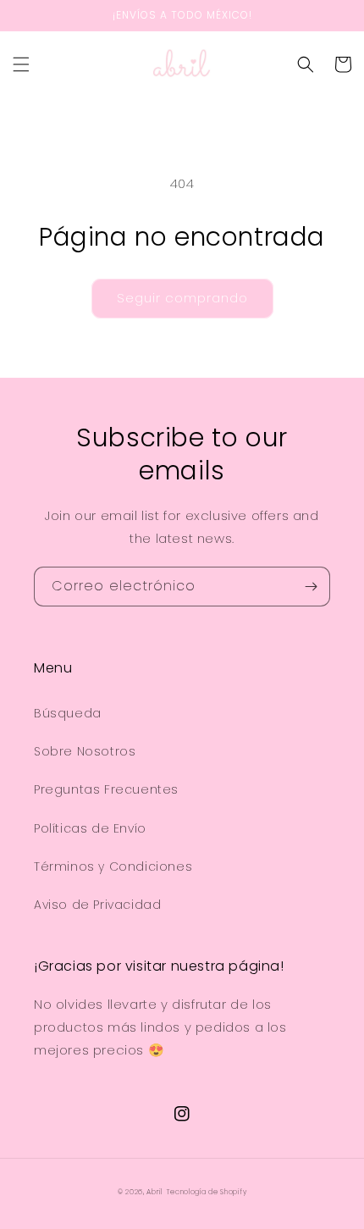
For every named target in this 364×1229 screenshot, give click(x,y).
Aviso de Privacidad (97, 904)
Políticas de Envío (90, 828)
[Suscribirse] (310, 586)
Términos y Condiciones (113, 866)
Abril (154, 1192)
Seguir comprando (182, 298)
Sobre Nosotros (84, 751)
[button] (21, 64)
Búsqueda (68, 713)
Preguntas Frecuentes (106, 789)
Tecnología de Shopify (206, 1192)
